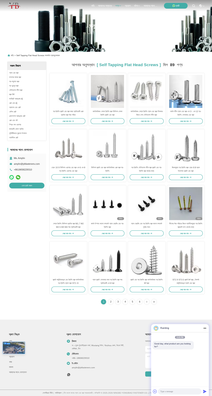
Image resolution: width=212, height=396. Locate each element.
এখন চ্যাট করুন (27, 185)
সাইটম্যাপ (58, 393)
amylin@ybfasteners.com (27, 164)
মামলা (11, 367)
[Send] (204, 391)
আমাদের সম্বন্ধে (105, 5)
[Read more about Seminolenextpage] (146, 301)
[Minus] (205, 328)
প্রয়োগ (128, 5)
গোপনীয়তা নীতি (48, 393)
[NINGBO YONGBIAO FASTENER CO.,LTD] (14, 5)
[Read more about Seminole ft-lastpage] (154, 301)
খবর (10, 362)
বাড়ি (93, 5)
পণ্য (117, 5)
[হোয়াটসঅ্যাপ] (11, 177)
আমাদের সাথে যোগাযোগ (150, 5)
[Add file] (155, 391)
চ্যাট (177, 5)
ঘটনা (136, 5)
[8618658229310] (69, 375)
